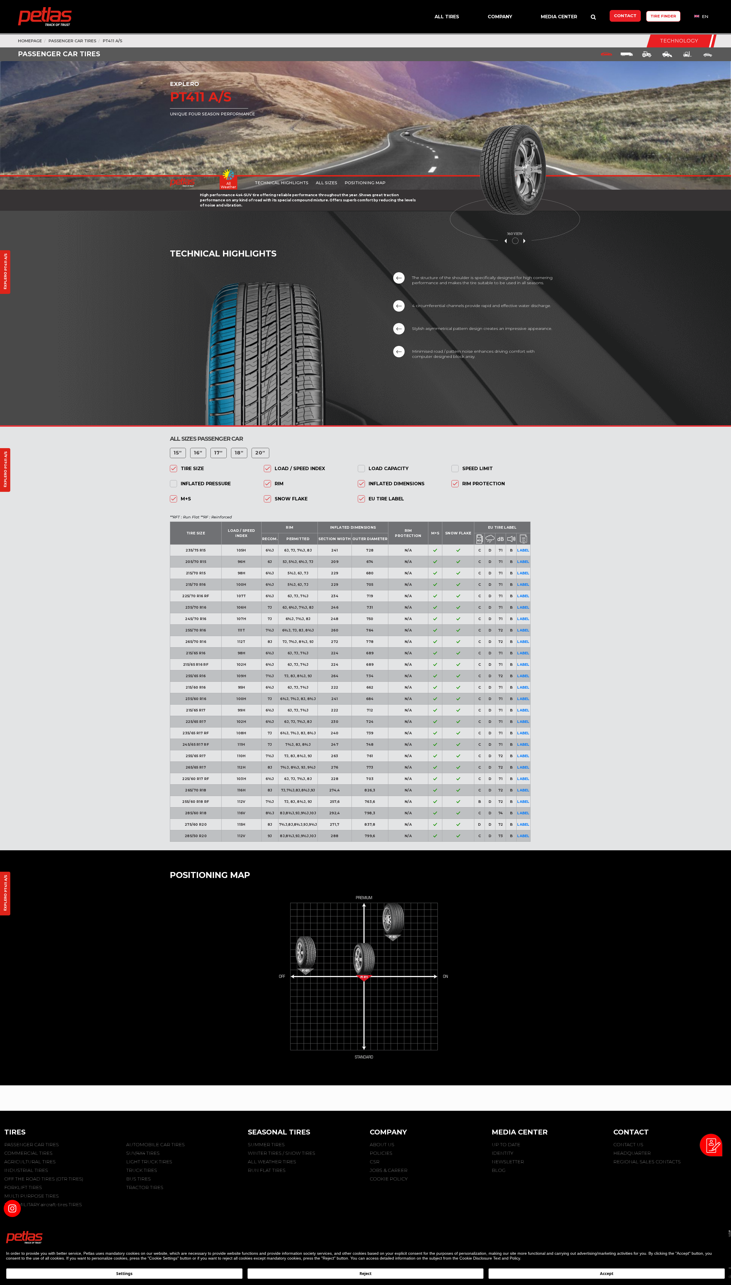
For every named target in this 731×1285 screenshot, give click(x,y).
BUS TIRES (138, 1179)
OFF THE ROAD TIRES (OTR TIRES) (43, 1179)
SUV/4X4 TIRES (143, 1153)
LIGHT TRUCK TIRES (149, 1161)
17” (218, 453)
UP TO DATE (506, 1144)
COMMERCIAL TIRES (28, 1153)
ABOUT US (382, 1144)
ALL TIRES (447, 16)
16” (198, 453)
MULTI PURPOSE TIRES (31, 1196)
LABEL (523, 550)
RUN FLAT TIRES (267, 1170)
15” (178, 453)
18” (239, 453)
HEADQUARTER (632, 1153)
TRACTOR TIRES (144, 1187)
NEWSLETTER (508, 1161)
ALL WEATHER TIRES (272, 1161)
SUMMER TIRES (266, 1144)
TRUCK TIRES (141, 1170)
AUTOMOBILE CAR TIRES (155, 1144)
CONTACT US (628, 1144)
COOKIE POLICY (388, 1179)
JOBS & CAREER (388, 1170)
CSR (374, 1161)
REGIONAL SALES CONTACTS (647, 1161)
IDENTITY (502, 1153)
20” (260, 453)
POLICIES (381, 1153)
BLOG (498, 1170)
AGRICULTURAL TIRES (30, 1161)
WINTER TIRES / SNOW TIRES (281, 1153)
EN (704, 16)
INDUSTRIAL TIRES (26, 1170)
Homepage (30, 40)
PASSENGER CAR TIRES (72, 40)
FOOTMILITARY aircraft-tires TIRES (43, 1204)
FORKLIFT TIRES (23, 1187)
